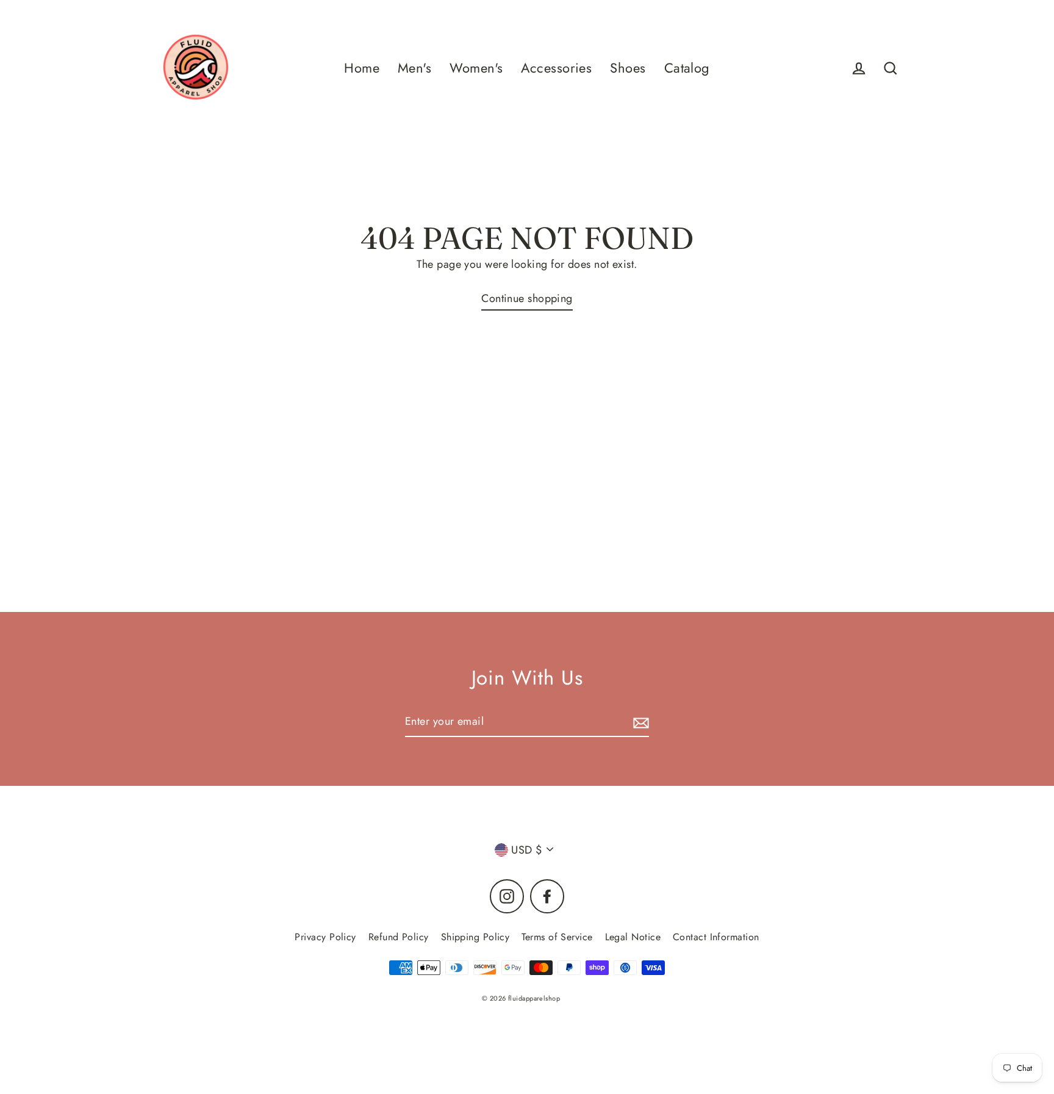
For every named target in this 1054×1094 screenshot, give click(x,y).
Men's (414, 68)
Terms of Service (557, 937)
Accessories (556, 68)
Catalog (687, 68)
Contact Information (716, 937)
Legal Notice (633, 937)
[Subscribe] (639, 722)
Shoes (627, 68)
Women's (476, 68)
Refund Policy (398, 937)
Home (361, 68)
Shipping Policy (475, 937)
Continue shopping (527, 298)
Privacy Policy (325, 937)
